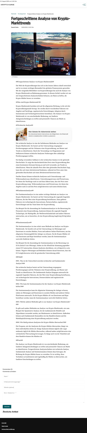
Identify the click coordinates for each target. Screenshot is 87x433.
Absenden (7, 406)
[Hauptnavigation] (83, 4)
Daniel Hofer (15, 27)
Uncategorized (22, 13)
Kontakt (4, 423)
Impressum (5, 426)
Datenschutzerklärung (8, 429)
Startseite (13, 13)
